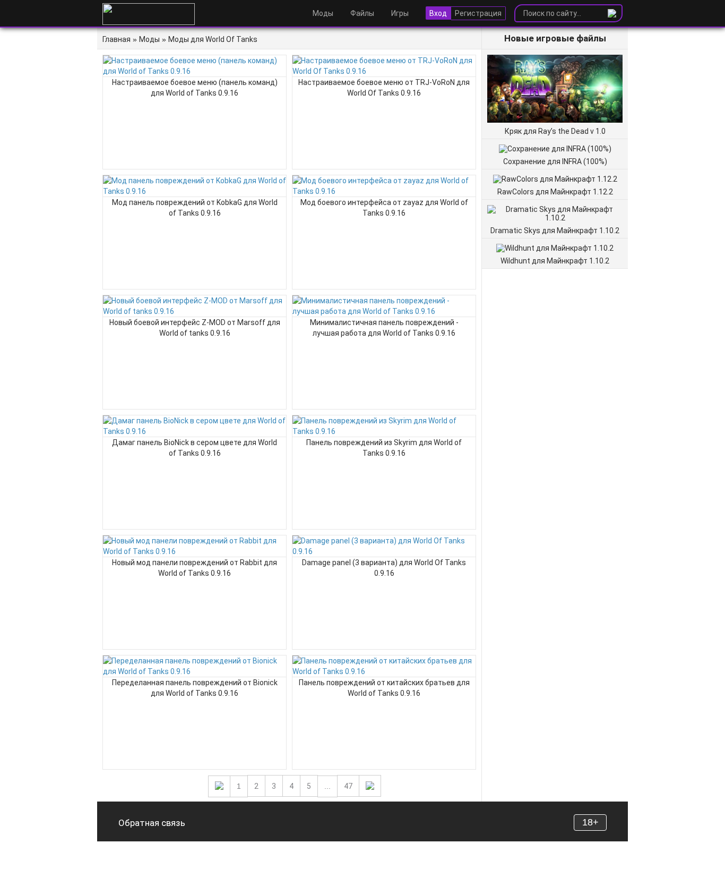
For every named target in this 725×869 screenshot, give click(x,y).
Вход (438, 13)
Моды (323, 13)
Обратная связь (151, 822)
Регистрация (478, 13)
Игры (400, 13)
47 (348, 786)
